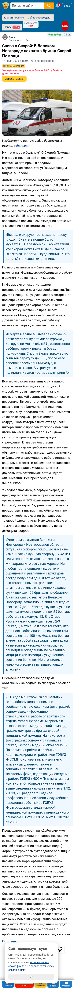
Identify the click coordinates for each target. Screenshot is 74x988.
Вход (67, 5)
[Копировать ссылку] (60, 949)
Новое (11, 27)
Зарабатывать (14, 78)
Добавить (40, 985)
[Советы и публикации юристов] (5, 6)
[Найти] (49, 5)
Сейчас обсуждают (40, 17)
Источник (9, 941)
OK (31, 976)
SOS (65, 25)
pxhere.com (22, 146)
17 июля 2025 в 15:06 (15, 60)
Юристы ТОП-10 (14, 17)
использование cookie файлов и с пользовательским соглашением (31, 966)
